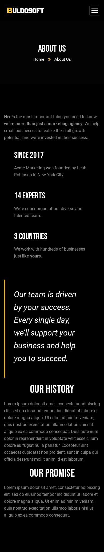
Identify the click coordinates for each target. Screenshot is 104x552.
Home (38, 59)
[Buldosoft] (25, 11)
